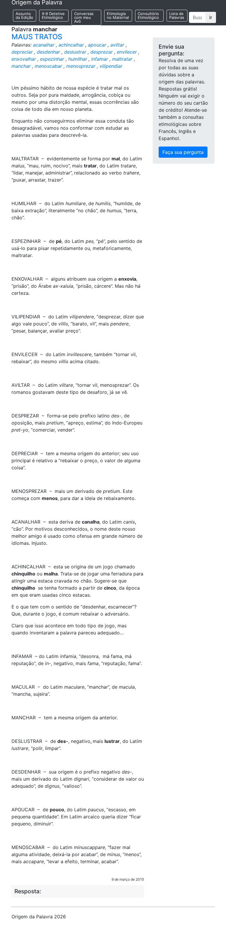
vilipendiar (110, 66)
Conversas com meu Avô (84, 17)
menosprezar (80, 66)
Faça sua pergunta (183, 152)
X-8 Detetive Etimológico (53, 15)
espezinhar (52, 59)
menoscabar (48, 66)
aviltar (117, 45)
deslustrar (75, 52)
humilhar (77, 59)
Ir (210, 17)
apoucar (97, 45)
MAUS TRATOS (36, 36)
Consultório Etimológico (148, 15)
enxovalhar (23, 59)
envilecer (127, 52)
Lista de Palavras (176, 15)
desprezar (101, 52)
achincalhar (71, 45)
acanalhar (43, 45)
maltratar (122, 59)
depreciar (22, 52)
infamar (99, 59)
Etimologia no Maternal (118, 15)
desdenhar (48, 52)
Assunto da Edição (24, 15)
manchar (21, 66)
